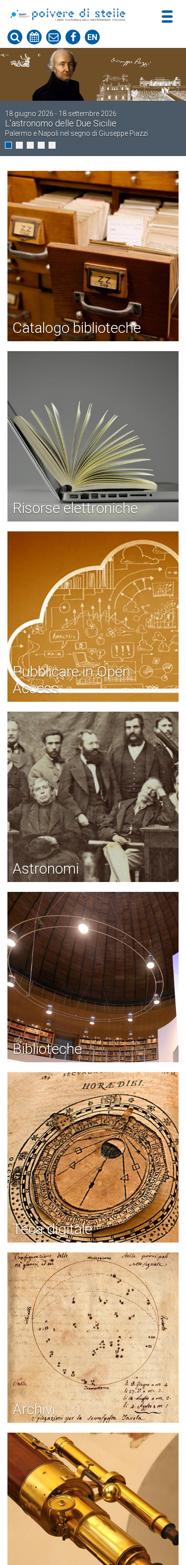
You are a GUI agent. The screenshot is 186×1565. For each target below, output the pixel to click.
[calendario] (34, 37)
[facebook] (72, 37)
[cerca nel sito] (14, 37)
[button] (8, 145)
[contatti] (53, 37)
